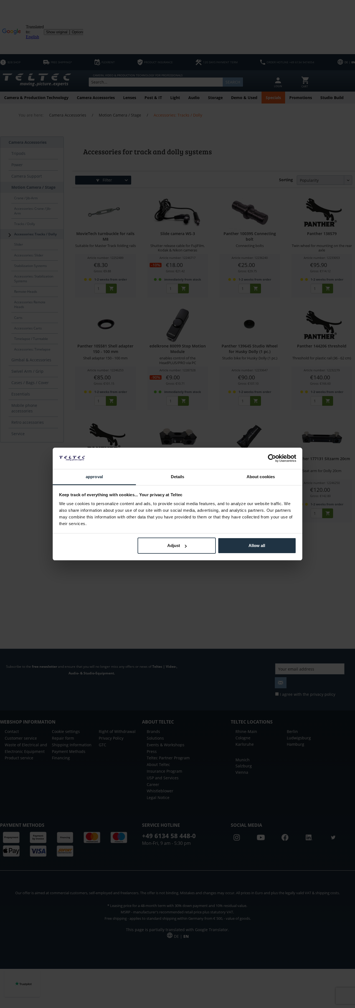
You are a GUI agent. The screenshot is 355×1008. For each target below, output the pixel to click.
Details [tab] (177, 476)
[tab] (94, 477)
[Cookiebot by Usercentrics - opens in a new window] (272, 458)
